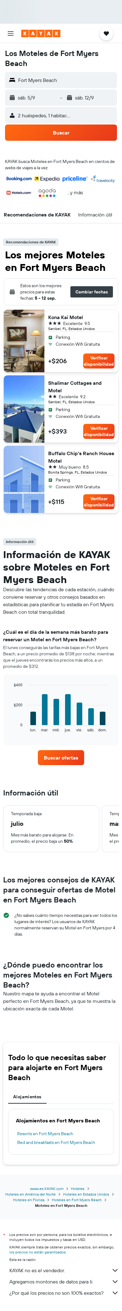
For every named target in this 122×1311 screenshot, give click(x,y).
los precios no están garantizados (37, 1252)
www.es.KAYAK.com (47, 1188)
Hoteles (77, 1188)
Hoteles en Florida (28, 1199)
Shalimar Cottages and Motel (75, 387)
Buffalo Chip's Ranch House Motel (81, 457)
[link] (61, 757)
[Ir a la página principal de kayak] (40, 33)
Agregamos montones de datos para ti (50, 1281)
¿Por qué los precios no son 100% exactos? (56, 1293)
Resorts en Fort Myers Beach (45, 1133)
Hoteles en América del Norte (30, 1194)
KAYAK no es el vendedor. (37, 1270)
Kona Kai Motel (65, 317)
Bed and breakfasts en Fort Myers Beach (56, 1142)
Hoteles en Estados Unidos (86, 1194)
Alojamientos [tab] (27, 1097)
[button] (11, 33)
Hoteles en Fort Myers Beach (77, 1199)
